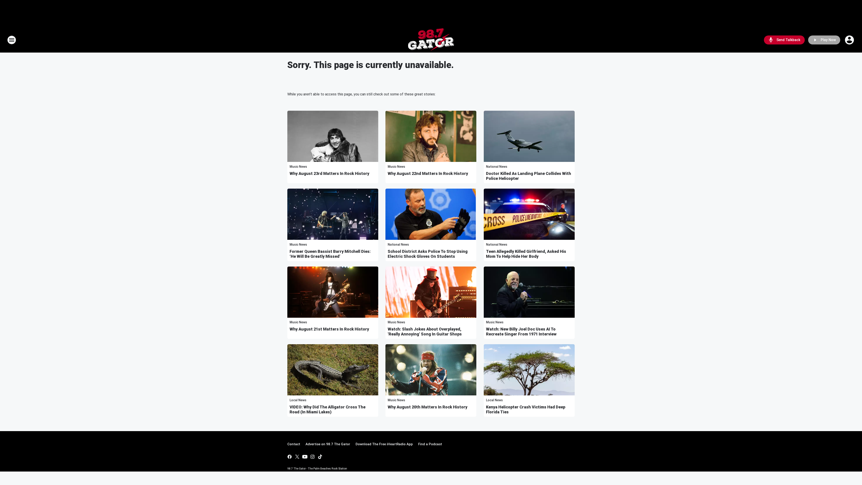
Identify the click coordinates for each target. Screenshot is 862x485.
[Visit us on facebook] (289, 456)
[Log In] (850, 39)
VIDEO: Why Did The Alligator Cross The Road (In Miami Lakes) (327, 409)
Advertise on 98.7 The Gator (328, 444)
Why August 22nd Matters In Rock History (428, 173)
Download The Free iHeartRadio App (384, 444)
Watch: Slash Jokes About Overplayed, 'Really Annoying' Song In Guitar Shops (425, 331)
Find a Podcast (430, 444)
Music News (298, 166)
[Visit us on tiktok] (320, 456)
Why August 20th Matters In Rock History (427, 407)
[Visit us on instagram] (312, 456)
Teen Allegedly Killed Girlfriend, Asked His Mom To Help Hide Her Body (526, 254)
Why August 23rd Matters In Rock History (329, 173)
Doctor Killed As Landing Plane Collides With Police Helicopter (528, 176)
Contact (293, 444)
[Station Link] (431, 40)
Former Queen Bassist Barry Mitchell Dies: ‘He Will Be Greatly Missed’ (330, 254)
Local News (298, 400)
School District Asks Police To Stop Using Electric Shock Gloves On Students (428, 254)
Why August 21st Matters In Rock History (329, 329)
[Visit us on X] (297, 456)
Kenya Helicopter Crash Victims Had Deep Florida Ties (525, 409)
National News (496, 166)
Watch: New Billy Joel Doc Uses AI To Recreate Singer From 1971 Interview (521, 331)
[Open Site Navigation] (11, 39)
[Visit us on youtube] (305, 456)
